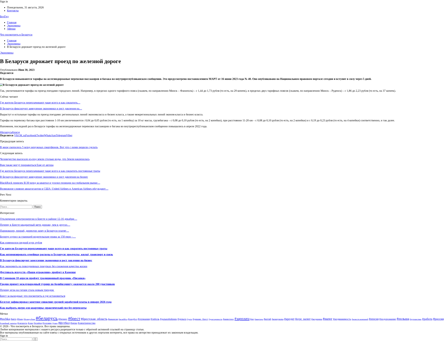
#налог (327, 319)
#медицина (316, 319)
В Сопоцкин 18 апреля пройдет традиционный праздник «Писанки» (43, 278)
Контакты (13, 10)
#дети (189, 319)
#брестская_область (94, 319)
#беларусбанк (29, 319)
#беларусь (6, 132)
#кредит (289, 319)
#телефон (38, 323)
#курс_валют (303, 318)
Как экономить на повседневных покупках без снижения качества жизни (43, 266)
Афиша (11, 28)
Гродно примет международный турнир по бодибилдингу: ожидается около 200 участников (57, 284)
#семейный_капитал (8, 323)
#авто (13, 319)
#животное (228, 319)
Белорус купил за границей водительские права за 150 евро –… (38, 236)
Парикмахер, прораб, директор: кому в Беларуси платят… (34, 230)
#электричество (86, 323)
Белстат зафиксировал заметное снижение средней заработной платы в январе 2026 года (56, 301)
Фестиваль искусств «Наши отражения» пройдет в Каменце (38, 272)
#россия (438, 319)
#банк (20, 319)
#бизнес (62, 319)
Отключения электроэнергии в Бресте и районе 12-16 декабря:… (38, 218)
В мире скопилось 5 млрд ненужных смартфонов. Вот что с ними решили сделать (49, 147)
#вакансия (113, 319)
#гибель (155, 319)
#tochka (5, 319)
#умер (55, 323)
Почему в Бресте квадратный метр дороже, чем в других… (35, 224)
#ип (252, 319)
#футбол (64, 323)
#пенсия (374, 319)
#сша (30, 323)
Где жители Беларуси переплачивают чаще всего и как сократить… (40, 102)
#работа (427, 319)
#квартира (259, 319)
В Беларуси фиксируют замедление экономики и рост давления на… (41, 108)
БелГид (4, 16)
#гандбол (132, 319)
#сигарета (22, 323)
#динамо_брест (200, 319)
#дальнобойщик (168, 319)
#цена (73, 323)
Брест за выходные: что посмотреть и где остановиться (32, 295)
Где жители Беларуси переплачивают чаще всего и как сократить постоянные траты (53, 248)
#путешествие (415, 319)
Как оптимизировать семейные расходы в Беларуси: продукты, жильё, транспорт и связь (56, 254)
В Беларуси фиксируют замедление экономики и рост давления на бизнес (46, 260)
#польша (403, 319)
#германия (144, 318)
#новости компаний (360, 319)
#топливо (47, 323)
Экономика (13, 25)
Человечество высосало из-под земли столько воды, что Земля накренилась (45, 159)
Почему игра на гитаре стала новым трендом (27, 290)
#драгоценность (215, 319)
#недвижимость (342, 318)
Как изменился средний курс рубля (21, 242)
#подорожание (387, 318)
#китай (267, 319)
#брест (74, 318)
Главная (11, 22)
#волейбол (123, 319)
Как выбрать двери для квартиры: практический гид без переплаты (43, 307)
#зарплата (241, 319)
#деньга (182, 318)
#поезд (16, 132)
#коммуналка (277, 319)
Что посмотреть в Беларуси (16, 34)
